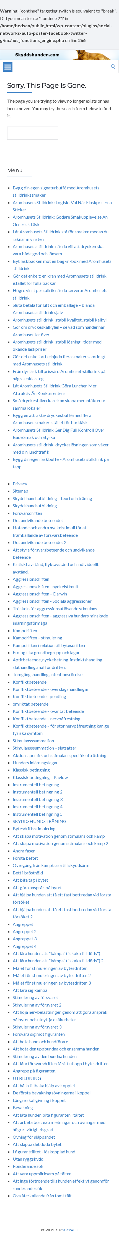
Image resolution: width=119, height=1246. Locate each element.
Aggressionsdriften (31, 579)
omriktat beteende (30, 703)
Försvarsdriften (27, 513)
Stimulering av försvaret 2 (37, 1004)
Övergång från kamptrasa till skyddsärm (51, 865)
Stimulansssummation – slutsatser (44, 747)
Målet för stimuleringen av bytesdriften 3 (52, 982)
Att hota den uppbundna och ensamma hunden (56, 1048)
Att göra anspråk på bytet (37, 887)
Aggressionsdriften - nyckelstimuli (45, 586)
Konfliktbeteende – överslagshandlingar (51, 689)
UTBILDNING (27, 1078)
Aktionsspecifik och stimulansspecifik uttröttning (60, 755)
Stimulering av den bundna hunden (45, 1056)
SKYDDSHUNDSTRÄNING (39, 821)
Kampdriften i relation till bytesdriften (49, 645)
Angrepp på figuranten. (34, 1070)
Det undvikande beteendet (38, 520)
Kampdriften (25, 630)
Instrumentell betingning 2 (38, 791)
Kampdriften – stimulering (37, 637)
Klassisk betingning (31, 769)
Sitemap (20, 490)
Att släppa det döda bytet (37, 1144)
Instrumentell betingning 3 (38, 799)
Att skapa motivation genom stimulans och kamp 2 (60, 843)
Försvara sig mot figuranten (39, 1034)
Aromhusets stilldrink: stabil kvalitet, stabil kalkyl (60, 319)
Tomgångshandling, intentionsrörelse (47, 674)
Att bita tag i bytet (30, 879)
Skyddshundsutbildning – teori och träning (52, 498)
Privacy (20, 483)
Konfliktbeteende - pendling (39, 696)
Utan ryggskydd (28, 1158)
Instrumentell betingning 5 (38, 814)
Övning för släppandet (34, 1136)
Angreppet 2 (25, 931)
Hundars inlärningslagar (35, 762)
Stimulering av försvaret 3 (37, 1026)
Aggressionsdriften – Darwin (40, 593)
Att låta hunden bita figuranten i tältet (48, 1115)
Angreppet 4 (25, 946)
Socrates (70, 1230)
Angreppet (23, 924)
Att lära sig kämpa (30, 990)
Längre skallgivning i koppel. (39, 1100)
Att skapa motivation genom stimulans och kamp (59, 836)
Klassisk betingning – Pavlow (40, 777)
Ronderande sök (28, 1166)
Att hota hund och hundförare (40, 1041)
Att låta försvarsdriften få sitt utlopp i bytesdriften (60, 1063)
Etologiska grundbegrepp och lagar (46, 652)
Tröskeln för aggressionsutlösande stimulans (55, 608)
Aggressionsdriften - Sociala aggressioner (52, 601)
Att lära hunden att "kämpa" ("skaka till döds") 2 (58, 960)
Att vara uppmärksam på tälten (42, 1173)
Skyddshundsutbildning (35, 505)
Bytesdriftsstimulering (34, 828)
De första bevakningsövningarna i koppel (51, 1092)
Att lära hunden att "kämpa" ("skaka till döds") (56, 953)
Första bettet (25, 858)
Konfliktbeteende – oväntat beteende (48, 711)
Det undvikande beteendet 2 (39, 542)
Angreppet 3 (25, 938)
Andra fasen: (25, 850)
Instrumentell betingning (36, 784)
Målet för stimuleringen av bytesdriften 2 (52, 975)
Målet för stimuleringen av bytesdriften (50, 968)
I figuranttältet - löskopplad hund (44, 1151)
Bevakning (23, 1107)
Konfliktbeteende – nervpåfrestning (47, 718)
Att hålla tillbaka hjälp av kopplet (44, 1085)
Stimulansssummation (33, 740)
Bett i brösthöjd (28, 872)
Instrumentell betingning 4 (38, 806)
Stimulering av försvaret (35, 997)
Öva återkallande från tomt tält (42, 1195)
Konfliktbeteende (29, 681)
